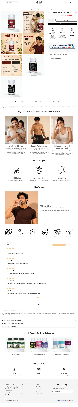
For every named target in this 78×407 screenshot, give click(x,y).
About (20, 6)
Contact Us (63, 6)
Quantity (49, 17)
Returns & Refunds (39, 391)
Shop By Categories (41, 6)
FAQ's (56, 6)
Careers (22, 390)
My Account (38, 386)
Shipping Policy (39, 393)
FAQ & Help (38, 388)
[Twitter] (10, 394)
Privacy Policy (23, 393)
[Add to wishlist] (76, 12)
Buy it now (62, 23)
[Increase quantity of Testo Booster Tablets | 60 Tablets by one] (53, 20)
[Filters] (67, 245)
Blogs (51, 6)
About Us (22, 386)
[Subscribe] (71, 391)
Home (14, 6)
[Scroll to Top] (76, 401)
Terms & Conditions (24, 391)
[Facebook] (5, 394)
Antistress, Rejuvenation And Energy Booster (34, 9)
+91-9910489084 (8, 390)
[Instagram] (8, 394)
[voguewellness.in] (39, 2)
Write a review (59, 244)
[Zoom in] (20, 13)
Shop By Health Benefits (29, 6)
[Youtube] (12, 394)
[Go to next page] (42, 297)
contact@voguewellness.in (10, 392)
